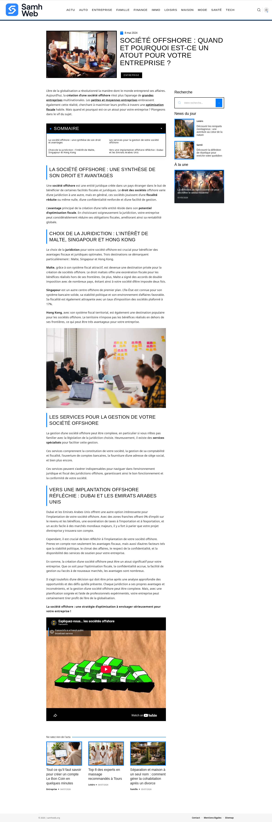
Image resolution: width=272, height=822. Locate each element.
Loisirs (91, 784)
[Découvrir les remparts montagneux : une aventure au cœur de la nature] (184, 128)
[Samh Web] (24, 9)
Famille (134, 789)
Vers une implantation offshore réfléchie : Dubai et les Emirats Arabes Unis (136, 151)
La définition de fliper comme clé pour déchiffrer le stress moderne (198, 191)
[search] (259, 10)
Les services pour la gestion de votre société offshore (134, 141)
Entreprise (131, 75)
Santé (200, 144)
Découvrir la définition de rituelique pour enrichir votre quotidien (209, 153)
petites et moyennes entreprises (114, 100)
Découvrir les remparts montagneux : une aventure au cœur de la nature (209, 130)
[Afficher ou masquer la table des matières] (120, 128)
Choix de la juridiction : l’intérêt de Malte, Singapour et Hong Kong (71, 151)
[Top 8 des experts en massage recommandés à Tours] (106, 753)
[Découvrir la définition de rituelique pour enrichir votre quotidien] (184, 150)
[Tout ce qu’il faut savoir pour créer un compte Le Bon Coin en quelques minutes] (64, 753)
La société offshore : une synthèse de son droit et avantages (74, 141)
